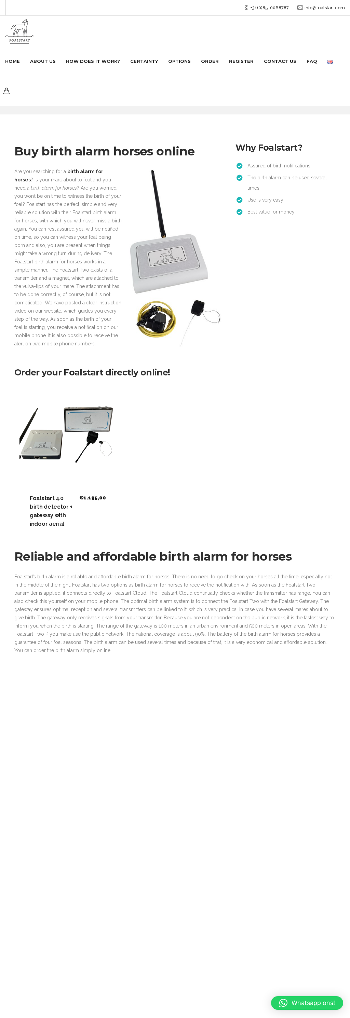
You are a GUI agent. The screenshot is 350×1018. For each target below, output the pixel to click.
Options (179, 61)
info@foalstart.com (325, 7)
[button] (307, 1003)
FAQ (312, 61)
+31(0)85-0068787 (270, 7)
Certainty (144, 61)
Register (241, 61)
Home (12, 61)
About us (43, 61)
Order (210, 61)
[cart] (6, 92)
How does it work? (93, 61)
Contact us (280, 61)
